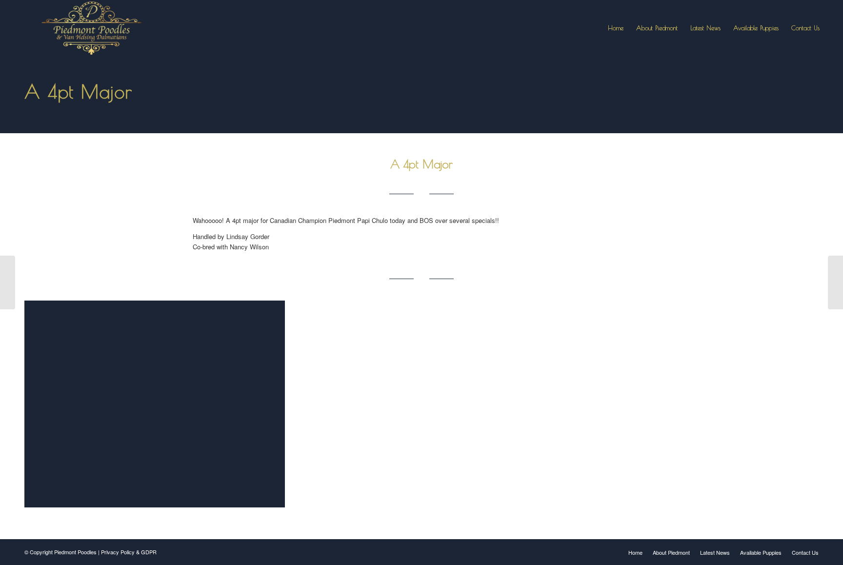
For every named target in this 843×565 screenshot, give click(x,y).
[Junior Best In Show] (835, 282)
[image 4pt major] (158, 408)
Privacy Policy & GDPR (129, 552)
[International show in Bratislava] (7, 282)
